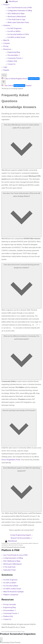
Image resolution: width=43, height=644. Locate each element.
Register (6, 70)
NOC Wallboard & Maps (16, 13)
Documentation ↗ (14, 55)
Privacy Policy (5, 631)
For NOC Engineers (15, 28)
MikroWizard (13, 1)
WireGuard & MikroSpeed (17, 16)
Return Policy (21, 631)
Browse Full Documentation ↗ (21, 538)
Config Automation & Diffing (13, 558)
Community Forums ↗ (15, 58)
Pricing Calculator (9, 604)
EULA (9, 631)
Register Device (22, 78)
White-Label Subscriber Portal (18, 22)
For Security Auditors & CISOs (18, 34)
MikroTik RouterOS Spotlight (13, 592)
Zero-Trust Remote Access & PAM (20, 7)
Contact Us (11, 64)
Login (5, 67)
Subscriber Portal (9, 570)
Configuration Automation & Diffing (20, 10)
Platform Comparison (10, 594)
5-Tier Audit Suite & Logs (16, 19)
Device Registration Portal (11, 460)
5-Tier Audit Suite (9, 567)
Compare (6, 43)
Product (6, 4)
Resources (7, 49)
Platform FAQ (12, 61)
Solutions (6, 25)
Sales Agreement (14, 631)
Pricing (5, 46)
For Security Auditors (10, 586)
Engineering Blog (14, 52)
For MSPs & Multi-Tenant (16, 37)
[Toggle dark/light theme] (4, 75)
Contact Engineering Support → (21, 535)
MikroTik (6, 40)
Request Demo (33, 78)
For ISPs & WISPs (14, 31)
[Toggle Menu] (4, 82)
